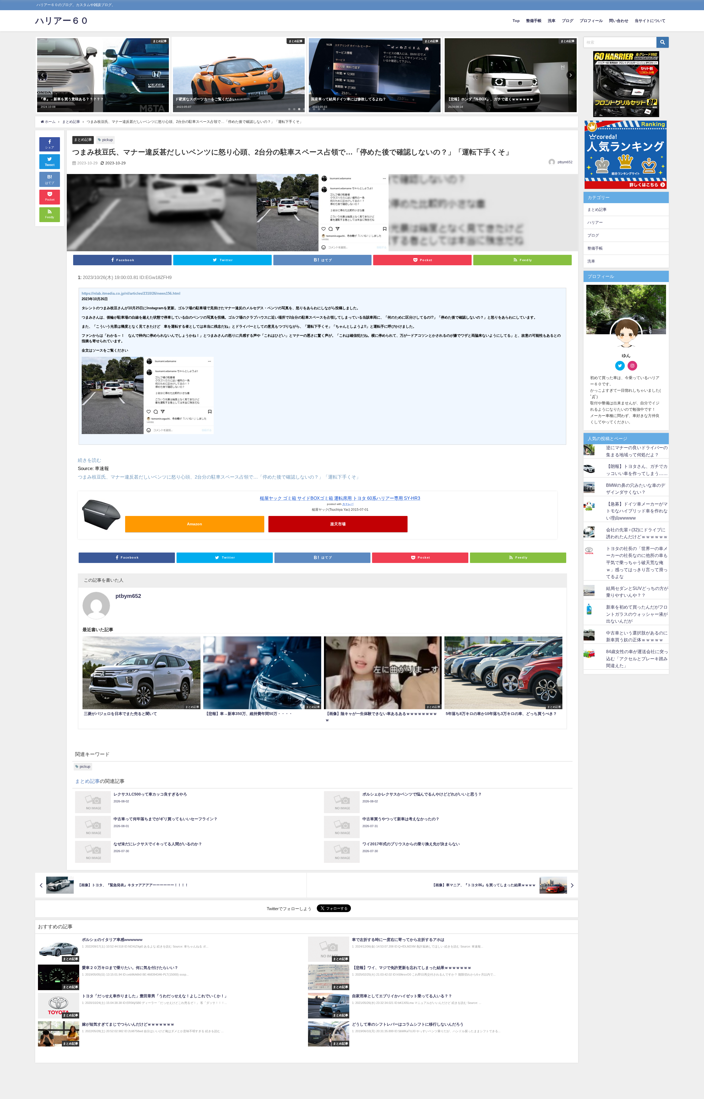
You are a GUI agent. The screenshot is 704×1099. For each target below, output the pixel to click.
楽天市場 (338, 524)
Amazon (194, 524)
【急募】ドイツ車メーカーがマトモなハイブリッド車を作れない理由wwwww (637, 511)
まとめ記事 (83, 139)
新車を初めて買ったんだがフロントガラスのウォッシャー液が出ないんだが (637, 614)
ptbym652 (565, 162)
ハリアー (595, 222)
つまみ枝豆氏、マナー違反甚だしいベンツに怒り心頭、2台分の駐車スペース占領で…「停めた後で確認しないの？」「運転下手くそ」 (219, 476)
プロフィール (591, 21)
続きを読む (89, 460)
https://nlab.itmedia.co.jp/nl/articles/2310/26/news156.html (131, 293)
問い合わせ (618, 21)
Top (516, 21)
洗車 (552, 21)
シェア (49, 147)
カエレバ (347, 503)
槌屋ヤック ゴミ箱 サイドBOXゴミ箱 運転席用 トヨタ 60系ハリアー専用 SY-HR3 (340, 498)
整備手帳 (533, 21)
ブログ (567, 21)
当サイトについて (650, 21)
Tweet (50, 165)
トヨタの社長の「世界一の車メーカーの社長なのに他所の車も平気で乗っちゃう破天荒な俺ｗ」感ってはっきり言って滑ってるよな (637, 562)
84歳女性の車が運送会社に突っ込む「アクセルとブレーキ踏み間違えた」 (637, 658)
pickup (107, 140)
